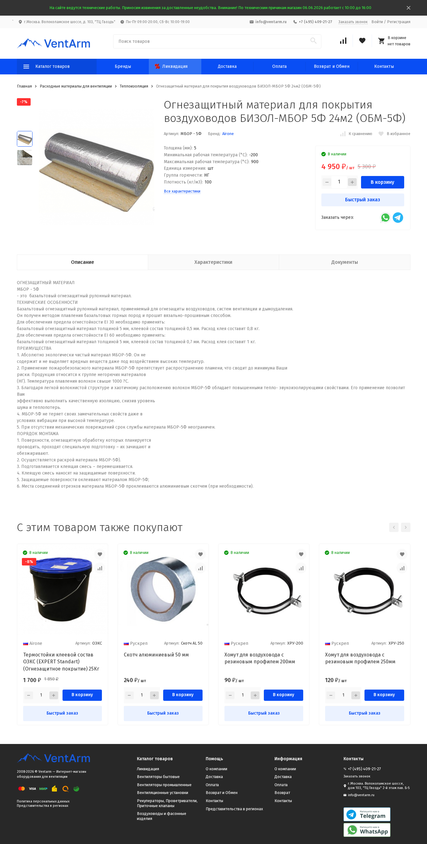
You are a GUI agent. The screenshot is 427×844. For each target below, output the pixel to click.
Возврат (282, 792)
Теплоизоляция (134, 86)
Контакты (384, 66)
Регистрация (398, 21)
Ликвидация (175, 66)
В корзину (382, 182)
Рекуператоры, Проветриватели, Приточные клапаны (167, 803)
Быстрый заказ (362, 200)
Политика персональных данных (43, 801)
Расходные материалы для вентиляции (76, 86)
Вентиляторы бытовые (158, 776)
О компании (216, 768)
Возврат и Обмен (331, 66)
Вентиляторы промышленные (164, 784)
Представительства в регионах (42, 806)
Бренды (123, 66)
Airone (228, 133)
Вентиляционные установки (162, 792)
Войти (377, 21)
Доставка (227, 66)
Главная (24, 86)
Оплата (279, 66)
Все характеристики (182, 191)
